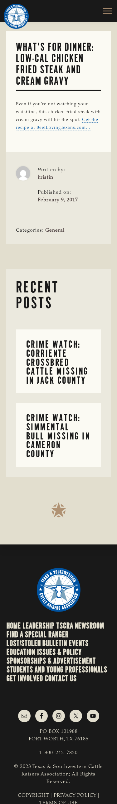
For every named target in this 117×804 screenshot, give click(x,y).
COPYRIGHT (33, 795)
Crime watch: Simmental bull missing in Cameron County (58, 436)
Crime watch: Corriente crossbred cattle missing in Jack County (57, 362)
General (55, 230)
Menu (103, 11)
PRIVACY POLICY (75, 795)
